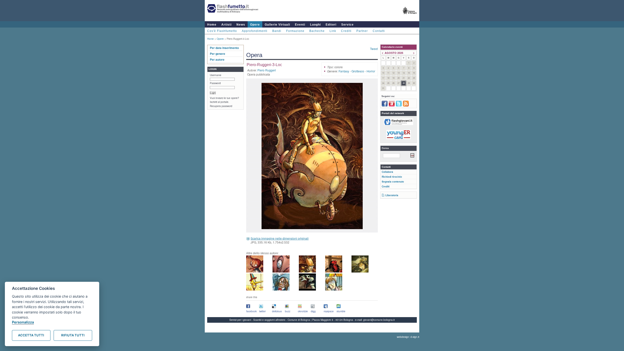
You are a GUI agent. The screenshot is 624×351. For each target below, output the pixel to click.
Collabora (387, 172)
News (240, 24)
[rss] (406, 105)
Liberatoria (391, 195)
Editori (331, 24)
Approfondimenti (254, 31)
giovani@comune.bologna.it (379, 320)
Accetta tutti (31, 335)
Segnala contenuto (393, 181)
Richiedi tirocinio (392, 176)
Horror (371, 71)
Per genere (217, 53)
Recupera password (221, 106)
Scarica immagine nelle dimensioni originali (280, 238)
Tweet (374, 49)
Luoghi (315, 24)
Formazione (295, 31)
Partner (362, 31)
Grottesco (357, 71)
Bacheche (317, 31)
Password (215, 83)
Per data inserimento (224, 48)
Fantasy (344, 71)
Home (211, 24)
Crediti (346, 31)
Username (215, 75)
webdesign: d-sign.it (408, 337)
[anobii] (392, 105)
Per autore (217, 59)
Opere (255, 24)
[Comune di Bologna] (410, 16)
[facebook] (385, 105)
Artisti (226, 24)
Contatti (379, 31)
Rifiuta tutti (73, 335)
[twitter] (399, 105)
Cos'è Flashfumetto (222, 31)
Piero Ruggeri (266, 70)
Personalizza (23, 322)
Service (347, 24)
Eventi (300, 24)
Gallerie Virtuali (277, 24)
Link (333, 31)
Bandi (276, 31)
